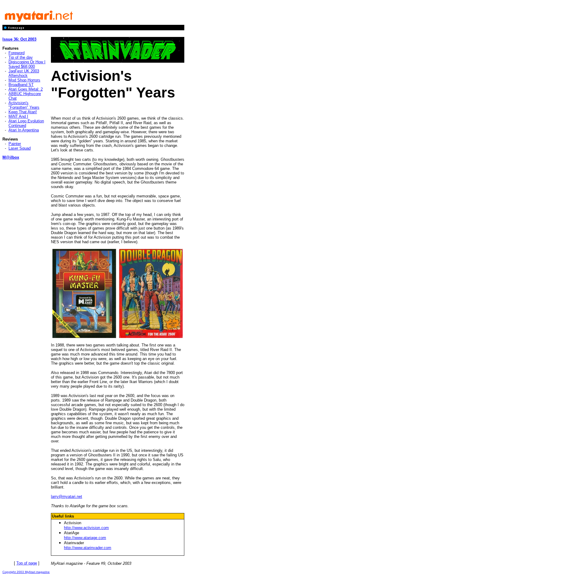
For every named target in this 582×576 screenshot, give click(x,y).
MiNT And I (18, 116)
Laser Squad (19, 148)
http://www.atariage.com (85, 537)
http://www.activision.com (86, 527)
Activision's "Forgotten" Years (23, 105)
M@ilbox (10, 157)
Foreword (16, 53)
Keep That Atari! (22, 112)
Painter (14, 143)
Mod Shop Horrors (24, 80)
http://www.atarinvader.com (87, 547)
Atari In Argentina (23, 130)
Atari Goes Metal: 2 (25, 89)
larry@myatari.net (66, 496)
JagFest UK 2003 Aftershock (23, 73)
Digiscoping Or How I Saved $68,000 (26, 64)
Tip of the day (20, 57)
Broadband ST (21, 84)
